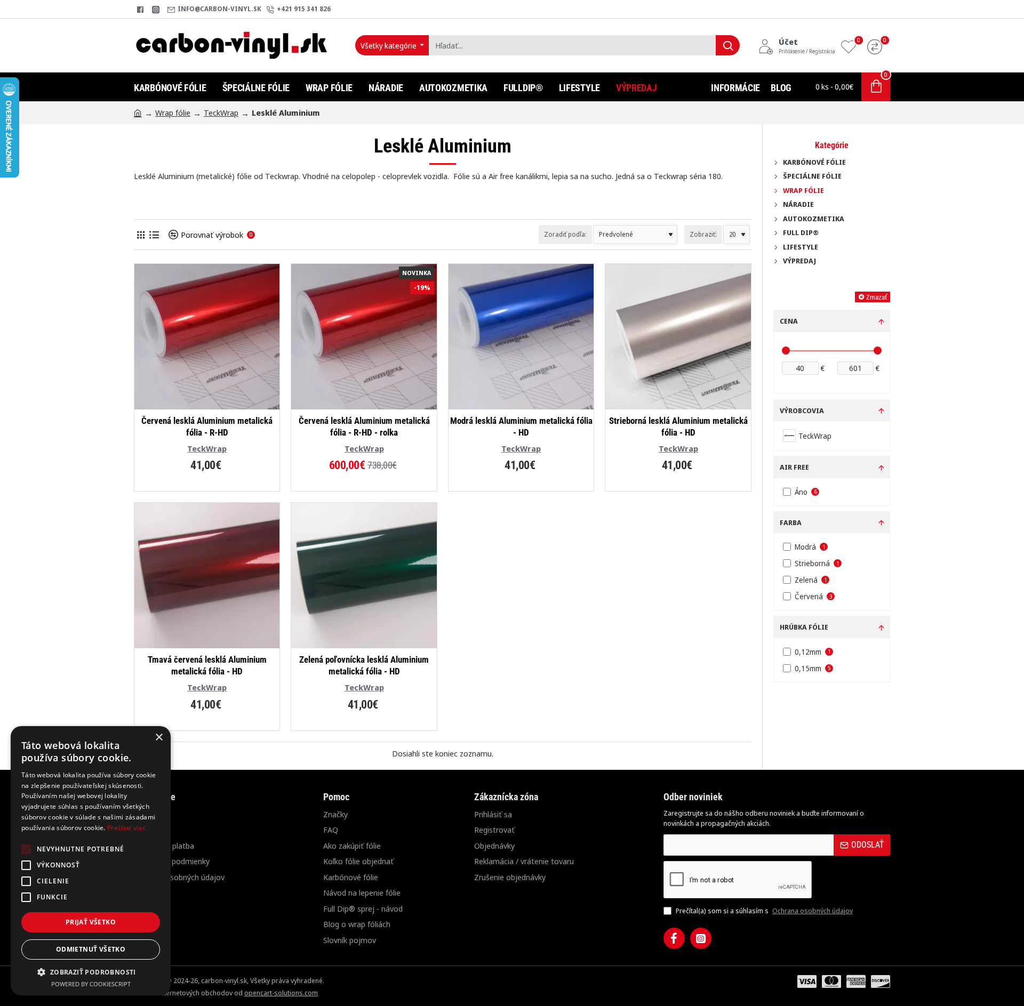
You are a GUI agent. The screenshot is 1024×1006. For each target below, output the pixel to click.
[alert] (91, 860)
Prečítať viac (126, 827)
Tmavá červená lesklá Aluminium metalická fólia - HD (207, 665)
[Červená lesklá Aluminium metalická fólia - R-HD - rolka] (363, 336)
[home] (138, 112)
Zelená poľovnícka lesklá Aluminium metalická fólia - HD (364, 665)
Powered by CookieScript (91, 984)
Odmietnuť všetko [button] (90, 949)
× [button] (159, 738)
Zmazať (876, 297)
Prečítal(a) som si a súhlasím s (763, 910)
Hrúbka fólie (804, 627)
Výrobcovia (802, 410)
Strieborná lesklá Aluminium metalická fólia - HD (678, 426)
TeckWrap (221, 112)
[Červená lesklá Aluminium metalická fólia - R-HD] (206, 336)
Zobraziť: (703, 234)
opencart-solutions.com (281, 992)
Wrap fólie (172, 112)
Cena (789, 321)
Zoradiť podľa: (565, 234)
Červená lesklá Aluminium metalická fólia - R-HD (207, 426)
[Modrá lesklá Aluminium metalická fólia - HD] (521, 336)
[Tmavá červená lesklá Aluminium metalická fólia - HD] (206, 575)
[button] (90, 972)
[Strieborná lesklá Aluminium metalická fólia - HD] (677, 336)
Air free (794, 467)
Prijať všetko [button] (91, 922)
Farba (791, 522)
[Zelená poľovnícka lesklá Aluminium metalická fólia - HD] (363, 575)
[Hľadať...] (728, 45)
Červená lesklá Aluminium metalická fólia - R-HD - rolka (364, 426)
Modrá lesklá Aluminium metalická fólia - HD (521, 426)
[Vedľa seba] (140, 235)
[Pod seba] (154, 235)
